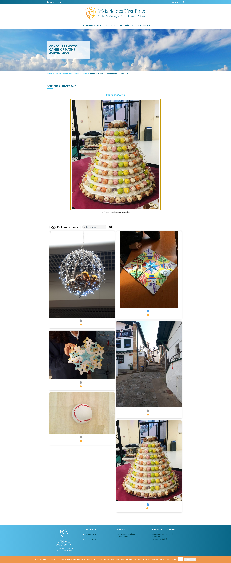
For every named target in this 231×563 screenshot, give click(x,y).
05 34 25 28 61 (55, 2)
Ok (180, 559)
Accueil (49, 73)
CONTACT (176, 2)
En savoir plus (190, 559)
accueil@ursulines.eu (94, 539)
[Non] (228, 559)
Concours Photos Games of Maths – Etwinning (71, 73)
